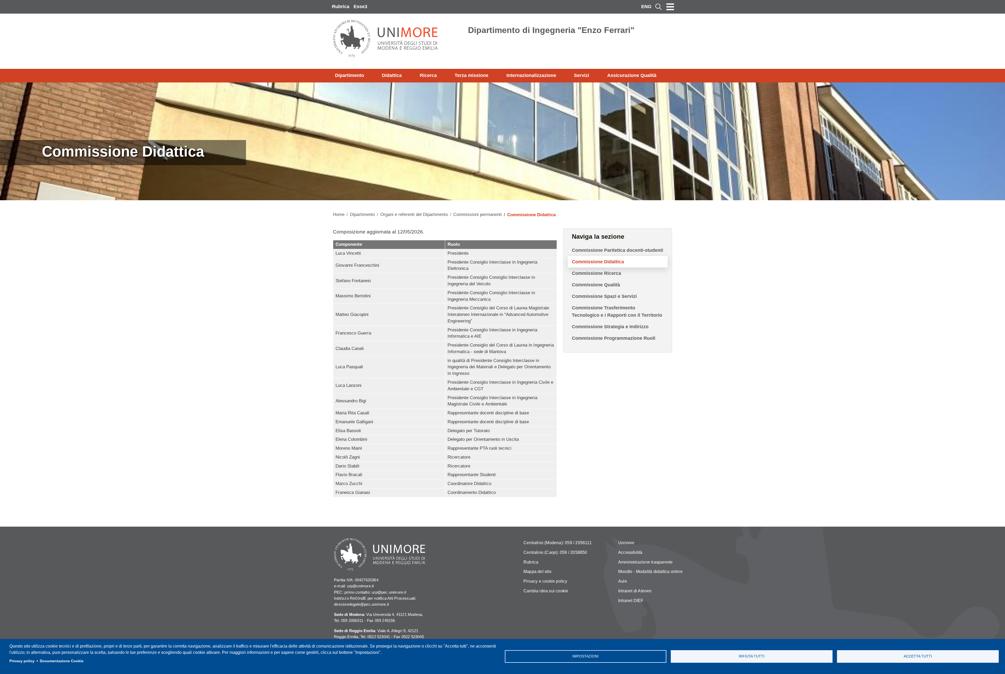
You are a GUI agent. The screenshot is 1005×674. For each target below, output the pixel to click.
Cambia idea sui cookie (545, 591)
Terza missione (471, 75)
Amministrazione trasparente (645, 562)
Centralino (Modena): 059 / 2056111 (557, 543)
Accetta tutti (918, 656)
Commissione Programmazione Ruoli (613, 338)
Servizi (581, 75)
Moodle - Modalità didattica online (650, 571)
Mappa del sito (537, 571)
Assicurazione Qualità (631, 75)
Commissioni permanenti (477, 214)
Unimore (626, 543)
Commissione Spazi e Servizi (604, 296)
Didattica (392, 75)
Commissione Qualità (596, 284)
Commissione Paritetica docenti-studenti (617, 250)
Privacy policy (22, 661)
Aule (622, 581)
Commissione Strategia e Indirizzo (610, 326)
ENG (646, 6)
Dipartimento (349, 75)
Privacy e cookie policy (545, 581)
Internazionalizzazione (531, 75)
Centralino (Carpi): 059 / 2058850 (555, 552)
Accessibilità (630, 552)
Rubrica (340, 6)
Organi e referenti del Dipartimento (414, 214)
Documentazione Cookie (61, 661)
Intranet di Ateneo (635, 591)
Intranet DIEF (631, 600)
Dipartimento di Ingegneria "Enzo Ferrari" (551, 30)
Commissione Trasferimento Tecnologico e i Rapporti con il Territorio (617, 311)
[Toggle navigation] (670, 7)
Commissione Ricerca (596, 273)
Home (338, 214)
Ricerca (428, 75)
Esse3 (360, 6)
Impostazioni (585, 656)
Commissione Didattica (598, 261)
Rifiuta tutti (751, 656)
